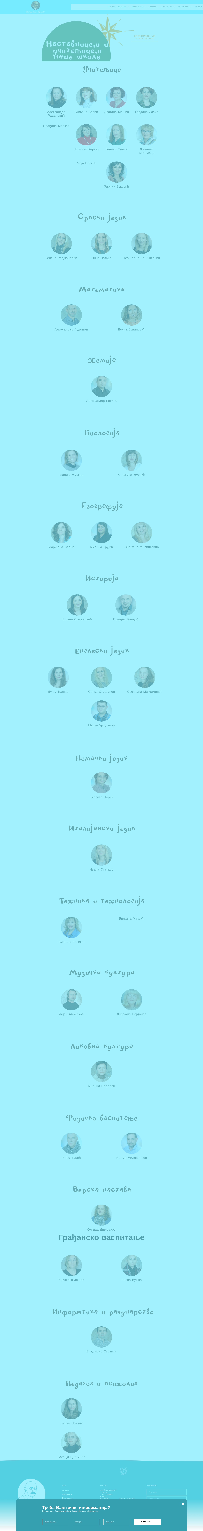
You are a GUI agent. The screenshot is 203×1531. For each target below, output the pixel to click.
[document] (101, 765)
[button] (183, 1504)
